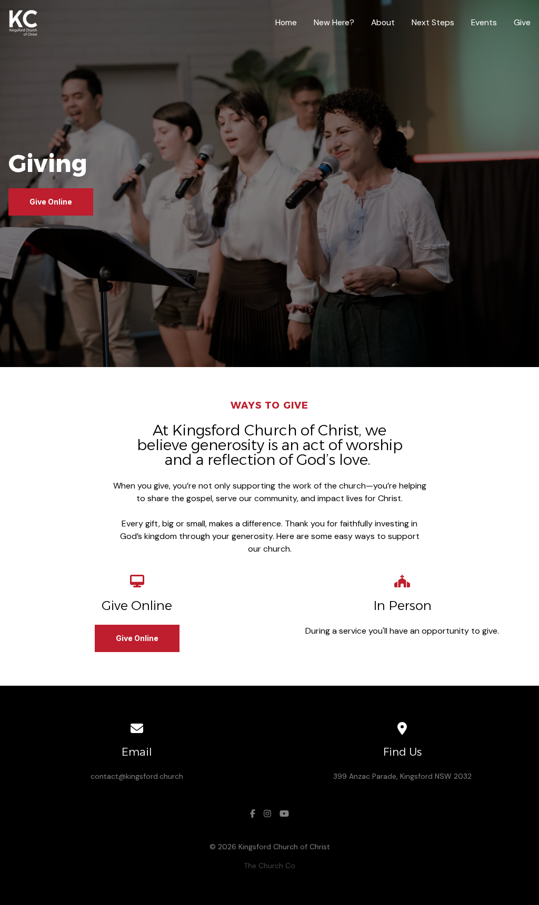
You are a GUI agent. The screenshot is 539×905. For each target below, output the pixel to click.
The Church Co (269, 865)
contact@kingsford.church (137, 776)
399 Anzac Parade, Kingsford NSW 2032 (402, 776)
